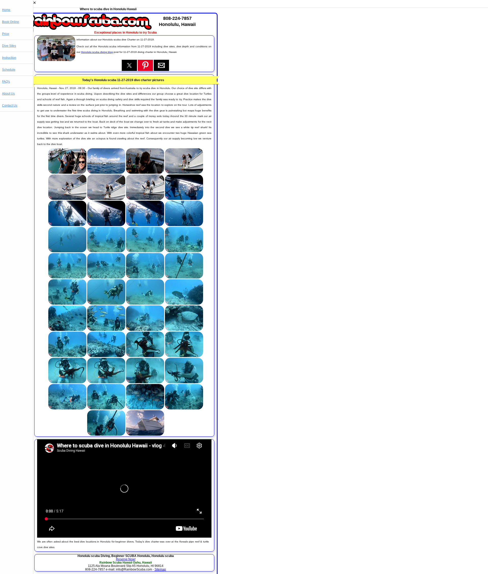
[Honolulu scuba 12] (184, 225)
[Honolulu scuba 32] (184, 356)
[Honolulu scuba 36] (184, 382)
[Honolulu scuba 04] (184, 172)
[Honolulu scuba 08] (184, 199)
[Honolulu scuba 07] (145, 199)
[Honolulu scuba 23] (145, 303)
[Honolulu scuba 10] (106, 225)
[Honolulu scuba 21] (67, 303)
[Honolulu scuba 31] (145, 356)
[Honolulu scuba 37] (67, 408)
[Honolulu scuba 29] (67, 356)
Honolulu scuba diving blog (97, 52)
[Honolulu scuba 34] (106, 382)
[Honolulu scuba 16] (184, 251)
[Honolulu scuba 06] (106, 199)
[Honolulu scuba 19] (145, 277)
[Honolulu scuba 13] (67, 251)
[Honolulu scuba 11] (145, 225)
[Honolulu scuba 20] (184, 277)
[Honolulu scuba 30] (106, 356)
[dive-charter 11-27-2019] (56, 60)
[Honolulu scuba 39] (145, 408)
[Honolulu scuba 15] (145, 251)
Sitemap (160, 569)
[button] (129, 65)
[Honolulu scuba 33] (67, 382)
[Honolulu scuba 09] (67, 225)
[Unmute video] (124, 488)
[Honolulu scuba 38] (106, 408)
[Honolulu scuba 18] (106, 277)
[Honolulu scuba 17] (67, 277)
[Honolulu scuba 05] (67, 199)
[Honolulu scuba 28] (184, 330)
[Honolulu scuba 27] (145, 330)
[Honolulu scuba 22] (106, 303)
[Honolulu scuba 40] (184, 408)
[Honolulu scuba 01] (67, 172)
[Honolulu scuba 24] (184, 303)
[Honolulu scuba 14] (106, 251)
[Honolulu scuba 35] (145, 382)
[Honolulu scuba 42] (145, 434)
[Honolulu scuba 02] (106, 172)
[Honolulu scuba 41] (106, 434)
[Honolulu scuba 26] (106, 330)
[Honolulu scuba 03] (145, 172)
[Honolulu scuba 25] (67, 330)
